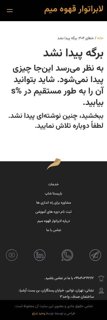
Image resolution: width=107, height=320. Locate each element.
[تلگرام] (95, 255)
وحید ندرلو (38, 313)
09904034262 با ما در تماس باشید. (69, 278)
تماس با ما (53, 230)
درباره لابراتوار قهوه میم (53, 221)
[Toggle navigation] (9, 10)
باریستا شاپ (53, 193)
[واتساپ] (67, 255)
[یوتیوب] (11, 255)
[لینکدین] (39, 255)
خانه (100, 38)
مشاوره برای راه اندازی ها (53, 203)
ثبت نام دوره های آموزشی (53, 212)
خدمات (53, 184)
